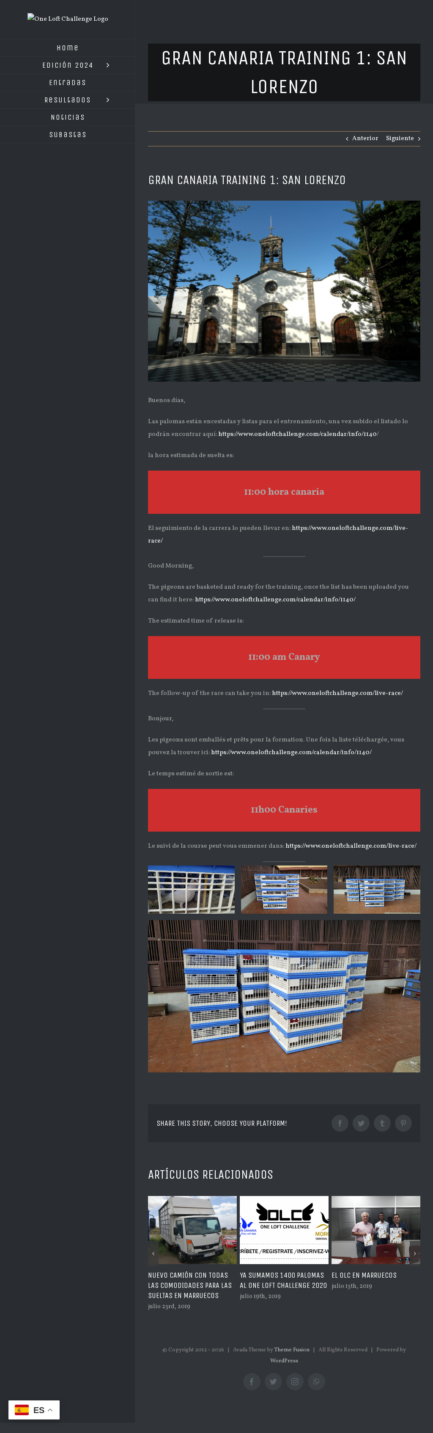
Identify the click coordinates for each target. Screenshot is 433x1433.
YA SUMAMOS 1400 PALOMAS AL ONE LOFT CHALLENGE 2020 (191, 1280)
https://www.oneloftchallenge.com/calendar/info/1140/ (275, 599)
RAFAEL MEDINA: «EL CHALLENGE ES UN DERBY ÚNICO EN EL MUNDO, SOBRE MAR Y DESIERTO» (373, 1290)
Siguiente (400, 138)
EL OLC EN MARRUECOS (272, 1275)
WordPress (284, 1371)
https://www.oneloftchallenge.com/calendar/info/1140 (297, 434)
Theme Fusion (292, 1360)
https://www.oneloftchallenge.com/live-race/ (337, 693)
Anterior (365, 138)
